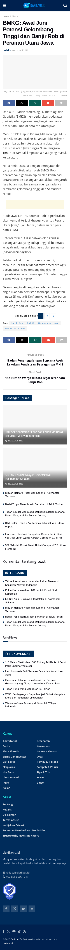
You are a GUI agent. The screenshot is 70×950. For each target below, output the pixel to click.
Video (40, 782)
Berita (15, 16)
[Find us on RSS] (32, 908)
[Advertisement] (35, 204)
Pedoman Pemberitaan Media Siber (24, 830)
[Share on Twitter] (22, 103)
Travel (40, 777)
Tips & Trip (43, 772)
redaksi (7, 50)
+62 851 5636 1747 (16, 876)
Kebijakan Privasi (13, 825)
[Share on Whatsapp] (35, 103)
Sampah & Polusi (47, 767)
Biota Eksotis (11, 751)
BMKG (30, 323)
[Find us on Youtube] (23, 908)
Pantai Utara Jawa (14, 328)
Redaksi (7, 809)
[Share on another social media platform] (61, 103)
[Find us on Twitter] (14, 908)
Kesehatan (43, 741)
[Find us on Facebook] (6, 908)
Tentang (8, 804)
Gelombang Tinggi (48, 323)
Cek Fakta (9, 761)
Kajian (6, 788)
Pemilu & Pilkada (47, 761)
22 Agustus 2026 (15, 440)
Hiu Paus (8, 772)
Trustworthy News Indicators (21, 835)
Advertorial (10, 741)
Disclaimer (9, 814)
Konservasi (43, 746)
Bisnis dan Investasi (15, 756)
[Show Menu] (4, 5)
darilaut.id (8, 943)
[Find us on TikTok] (19, 931)
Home (6, 16)
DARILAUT (16, 939)
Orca (40, 756)
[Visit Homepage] (35, 5)
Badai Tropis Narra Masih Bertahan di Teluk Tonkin (34, 504)
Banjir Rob (17, 323)
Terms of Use (11, 820)
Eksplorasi (9, 767)
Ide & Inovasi (11, 777)
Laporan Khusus (47, 751)
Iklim (6, 782)
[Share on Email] (48, 103)
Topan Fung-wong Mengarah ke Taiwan (27, 688)
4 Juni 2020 (22, 50)
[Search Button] (65, 5)
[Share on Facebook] (9, 103)
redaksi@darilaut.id (17, 872)
